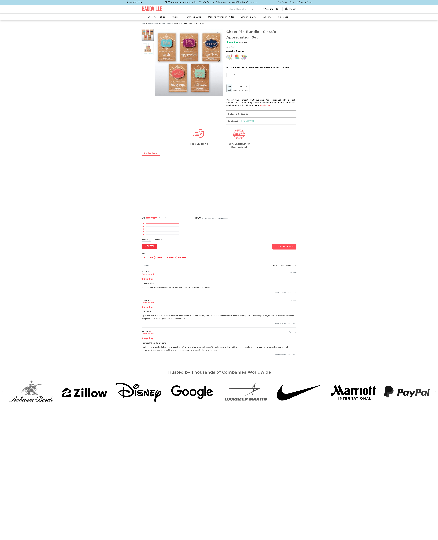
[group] (189, 62)
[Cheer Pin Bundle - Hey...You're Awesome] (244, 57)
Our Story (282, 2)
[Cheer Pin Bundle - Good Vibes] (229, 57)
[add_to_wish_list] (218, 32)
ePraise (308, 2)
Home (144, 23)
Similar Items (150, 153)
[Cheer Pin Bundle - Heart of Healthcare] (237, 57)
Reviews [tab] (146, 240)
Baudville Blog (296, 2)
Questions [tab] (158, 240)
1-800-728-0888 (135, 2)
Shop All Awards (152, 23)
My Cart (292, 9)
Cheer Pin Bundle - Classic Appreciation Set (189, 23)
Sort (275, 266)
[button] (218, 59)
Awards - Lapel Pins (166, 23)
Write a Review (286, 247)
